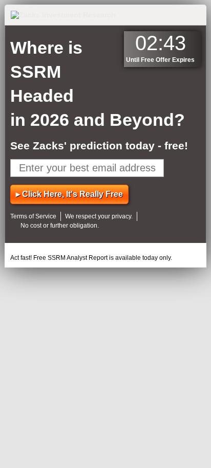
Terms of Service (33, 216)
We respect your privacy (98, 216)
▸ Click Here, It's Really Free (69, 194)
